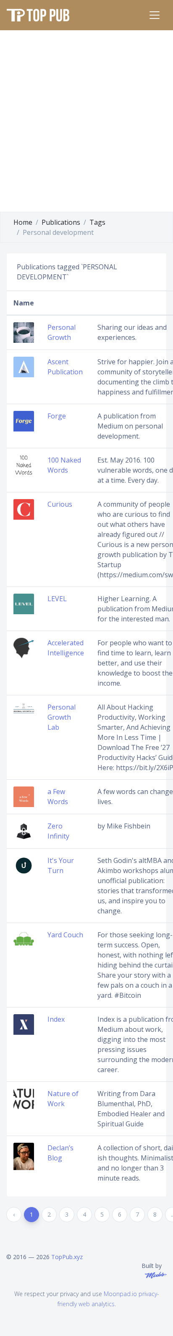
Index (56, 1019)
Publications (61, 222)
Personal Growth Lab (61, 717)
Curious (59, 504)
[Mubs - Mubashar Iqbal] (154, 1274)
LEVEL (57, 598)
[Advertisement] (86, 121)
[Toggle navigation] (154, 15)
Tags (97, 222)
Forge (56, 416)
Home (22, 222)
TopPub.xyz (67, 1257)
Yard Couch (65, 934)
